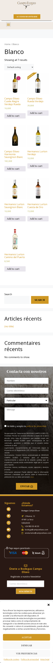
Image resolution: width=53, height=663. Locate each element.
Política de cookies (11, 659)
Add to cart (13, 115)
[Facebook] (8, 509)
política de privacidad (36, 426)
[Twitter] (8, 516)
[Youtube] (8, 529)
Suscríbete (25, 591)
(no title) (9, 326)
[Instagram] (8, 523)
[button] (48, 604)
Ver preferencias (26, 653)
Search (8, 294)
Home (7, 44)
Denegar (26, 645)
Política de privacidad (30, 659)
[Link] (8, 536)
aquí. (32, 477)
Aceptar (27, 637)
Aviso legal (44, 659)
